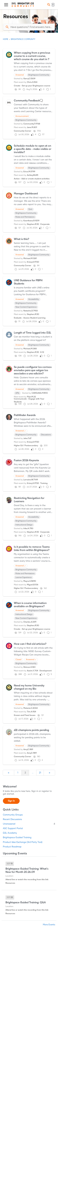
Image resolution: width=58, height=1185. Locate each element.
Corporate (45, 224)
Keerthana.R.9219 (31, 221)
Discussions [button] (46, 435)
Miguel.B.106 (32, 585)
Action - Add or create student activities (32, 179)
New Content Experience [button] (26, 307)
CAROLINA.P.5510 (40, 393)
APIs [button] (17, 393)
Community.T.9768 (31, 124)
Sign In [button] (11, 801)
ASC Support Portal (13, 828)
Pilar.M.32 (31, 397)
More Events (49, 924)
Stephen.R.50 (33, 224)
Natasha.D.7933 (30, 311)
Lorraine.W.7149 (30, 480)
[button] (48, 5)
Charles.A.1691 (29, 622)
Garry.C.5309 (29, 79)
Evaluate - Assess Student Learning (29, 318)
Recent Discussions (12, 819)
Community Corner (22, 131)
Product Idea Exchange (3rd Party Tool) (22, 842)
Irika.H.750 (28, 528)
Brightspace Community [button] (38, 75)
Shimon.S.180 (29, 667)
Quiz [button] (30, 209)
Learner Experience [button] (23, 577)
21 (40, 772)
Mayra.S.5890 (29, 581)
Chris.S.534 (32, 82)
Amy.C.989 (28, 749)
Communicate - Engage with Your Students (29, 400)
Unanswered (29, 824)
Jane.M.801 (32, 127)
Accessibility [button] (33, 299)
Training (44, 483)
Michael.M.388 (30, 349)
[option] (9, 864)
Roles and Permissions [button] (24, 217)
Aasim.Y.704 (32, 671)
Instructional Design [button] (24, 525)
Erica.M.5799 (29, 172)
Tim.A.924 (31, 712)
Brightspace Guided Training (17, 837)
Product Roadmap (12, 846)
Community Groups (13, 815)
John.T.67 (27, 438)
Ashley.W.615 (32, 175)
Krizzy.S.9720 (33, 262)
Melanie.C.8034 (30, 708)
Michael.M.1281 (30, 258)
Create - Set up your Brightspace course (32, 86)
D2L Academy (10, 833)
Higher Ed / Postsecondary (26, 446)
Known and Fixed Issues (24, 715)
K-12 (42, 352)
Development (45, 671)
